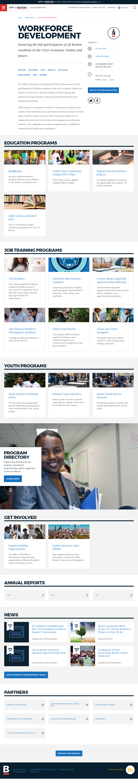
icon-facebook (97, 100)
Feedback (112, 7)
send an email (102, 56)
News (35, 75)
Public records (66, 769)
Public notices (99, 7)
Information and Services (79, 7)
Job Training (33, 70)
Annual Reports (24, 75)
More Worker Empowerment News (26, 675)
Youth (43, 70)
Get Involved (63, 70)
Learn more (12, 479)
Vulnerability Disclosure (43, 769)
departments (30, 17)
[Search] (133, 7)
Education (22, 70)
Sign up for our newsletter (103, 90)
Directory (52, 70)
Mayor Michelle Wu (38, 7)
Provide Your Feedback (69, 753)
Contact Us (35, 772)
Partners (43, 75)
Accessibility (19, 772)
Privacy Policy (20, 769)
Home (20, 17)
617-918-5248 (100, 48)
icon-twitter (91, 100)
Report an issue (116, 769)
